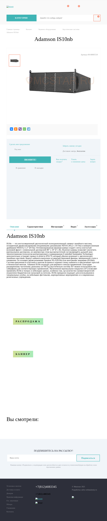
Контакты (10, 512)
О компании (11, 508)
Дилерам (10, 493)
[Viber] (20, 129)
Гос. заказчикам (12, 501)
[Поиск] (89, 18)
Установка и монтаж (14, 486)
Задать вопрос (93, 160)
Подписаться (88, 458)
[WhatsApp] (24, 129)
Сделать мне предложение (19, 144)
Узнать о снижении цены (78, 160)
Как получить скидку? (61, 160)
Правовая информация (15, 497)
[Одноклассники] (15, 129)
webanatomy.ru (91, 490)
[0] (66, 7)
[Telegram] (28, 129)
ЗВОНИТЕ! (30, 159)
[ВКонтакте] (11, 129)
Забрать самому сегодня (72, 146)
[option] (14, 60)
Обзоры (9, 504)
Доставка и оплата (13, 490)
